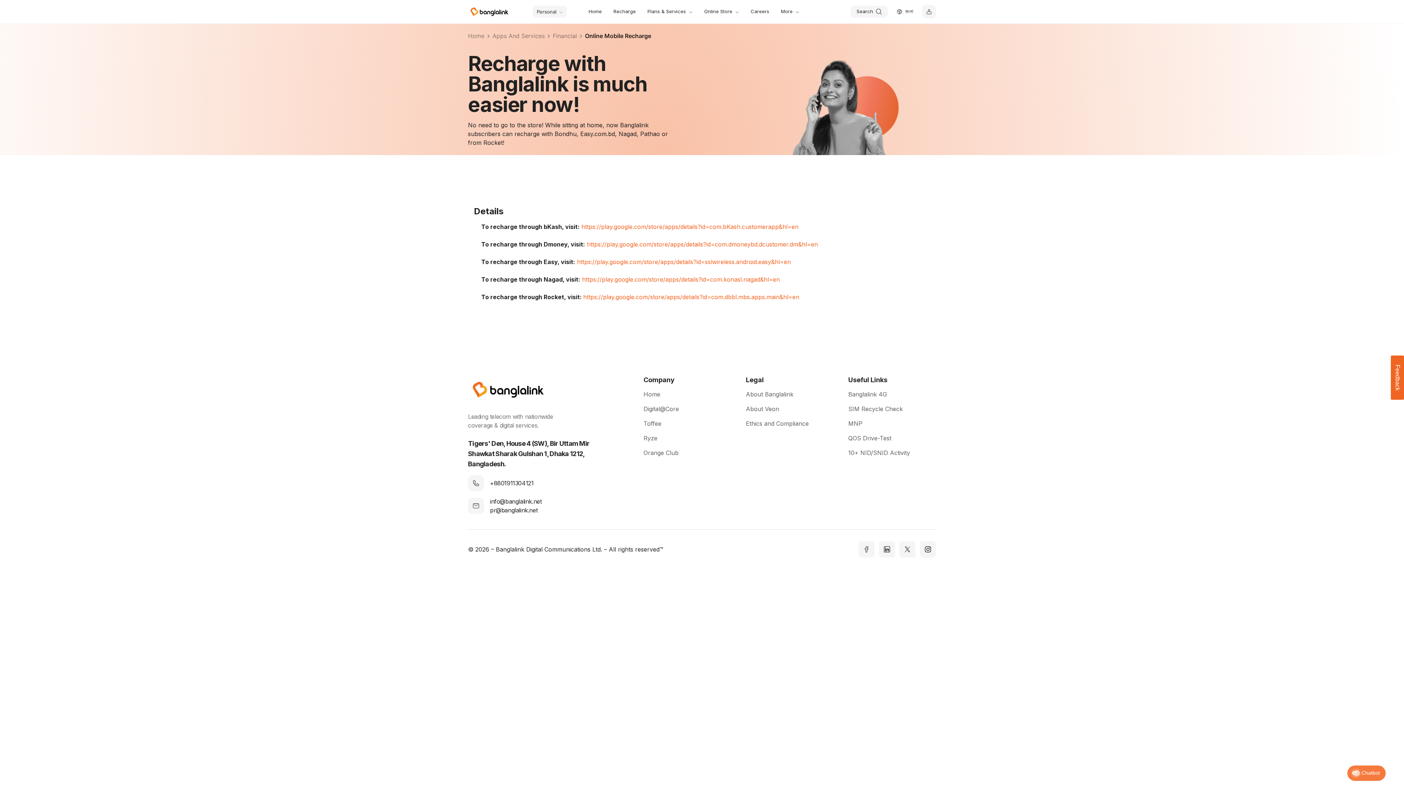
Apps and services (518, 36)
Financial (565, 36)
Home (476, 36)
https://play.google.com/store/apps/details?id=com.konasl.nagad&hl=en (681, 279)
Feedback (1397, 378)
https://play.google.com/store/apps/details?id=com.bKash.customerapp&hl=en (690, 226)
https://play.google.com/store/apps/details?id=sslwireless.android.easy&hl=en (684, 262)
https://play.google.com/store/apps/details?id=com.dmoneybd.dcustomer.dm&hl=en (702, 244)
